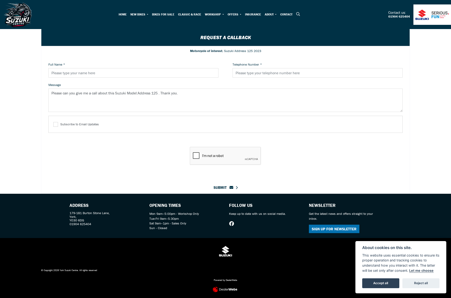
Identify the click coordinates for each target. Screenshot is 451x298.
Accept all (380, 283)
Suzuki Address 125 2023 (225, 51)
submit (221, 187)
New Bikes (138, 14)
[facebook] (233, 223)
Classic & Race (189, 14)
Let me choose (421, 270)
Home (123, 14)
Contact (286, 14)
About (269, 14)
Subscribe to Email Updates (79, 124)
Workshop (213, 14)
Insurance (253, 14)
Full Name (56, 64)
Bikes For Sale (163, 14)
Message (54, 85)
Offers (233, 14)
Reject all (421, 283)
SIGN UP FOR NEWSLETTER (334, 229)
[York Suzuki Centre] (18, 14)
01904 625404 (399, 17)
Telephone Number (247, 64)
